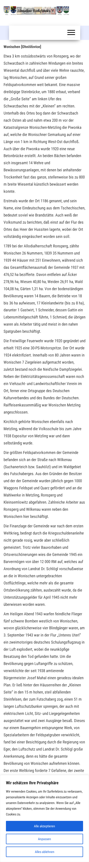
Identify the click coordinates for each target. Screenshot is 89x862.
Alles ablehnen (44, 852)
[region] (44, 818)
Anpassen (44, 839)
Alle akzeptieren (44, 826)
